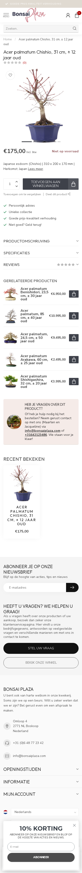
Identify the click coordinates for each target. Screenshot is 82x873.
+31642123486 (36, 435)
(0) (24, 63)
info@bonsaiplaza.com (42, 431)
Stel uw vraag (41, 648)
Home (7, 39)
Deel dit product (57, 194)
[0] (77, 15)
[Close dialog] (74, 825)
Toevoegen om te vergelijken (22, 194)
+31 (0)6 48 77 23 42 (28, 743)
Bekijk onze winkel (41, 662)
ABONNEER (41, 857)
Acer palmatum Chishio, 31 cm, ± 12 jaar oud (21, 515)
